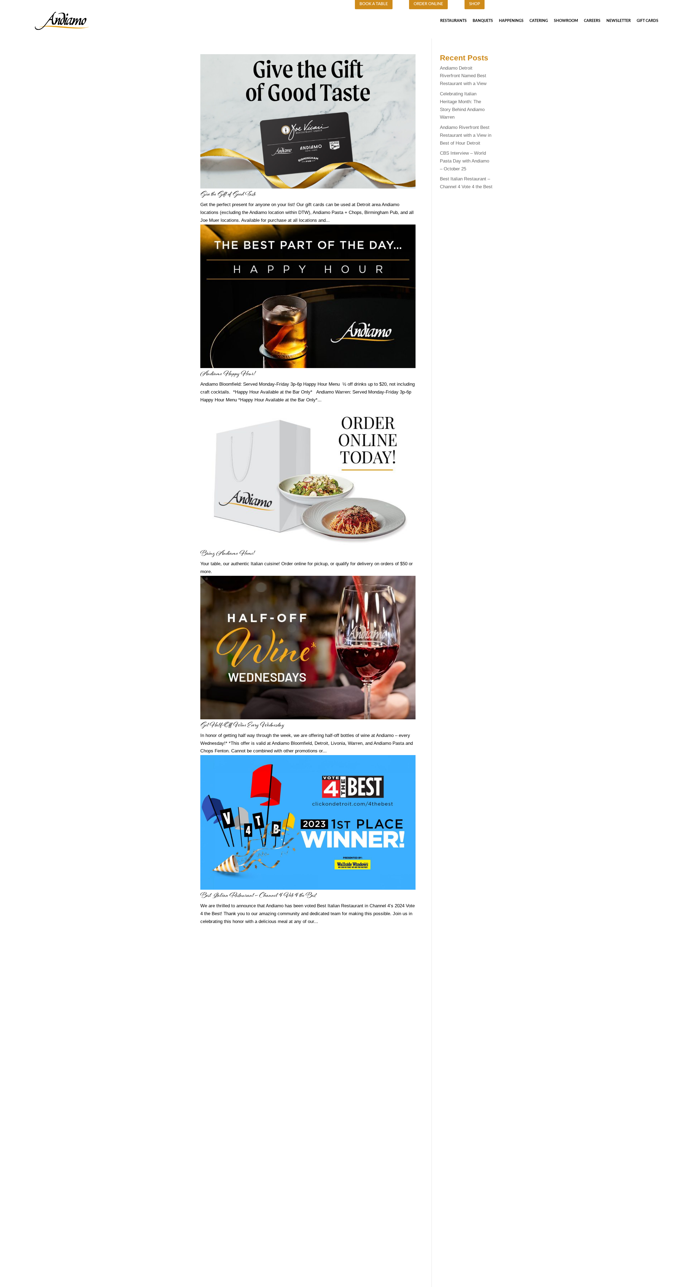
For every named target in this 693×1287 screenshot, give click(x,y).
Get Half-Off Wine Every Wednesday (242, 725)
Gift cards (647, 21)
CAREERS (592, 21)
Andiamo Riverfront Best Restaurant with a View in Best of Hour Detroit (465, 135)
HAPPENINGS (511, 21)
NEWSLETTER (618, 21)
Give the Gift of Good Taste (228, 194)
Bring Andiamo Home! (227, 553)
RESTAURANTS (453, 21)
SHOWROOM (566, 21)
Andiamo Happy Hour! (227, 374)
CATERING (538, 21)
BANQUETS (483, 21)
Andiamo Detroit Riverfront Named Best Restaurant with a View (463, 76)
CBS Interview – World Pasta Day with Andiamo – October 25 (464, 161)
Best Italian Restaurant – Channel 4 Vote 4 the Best (258, 895)
